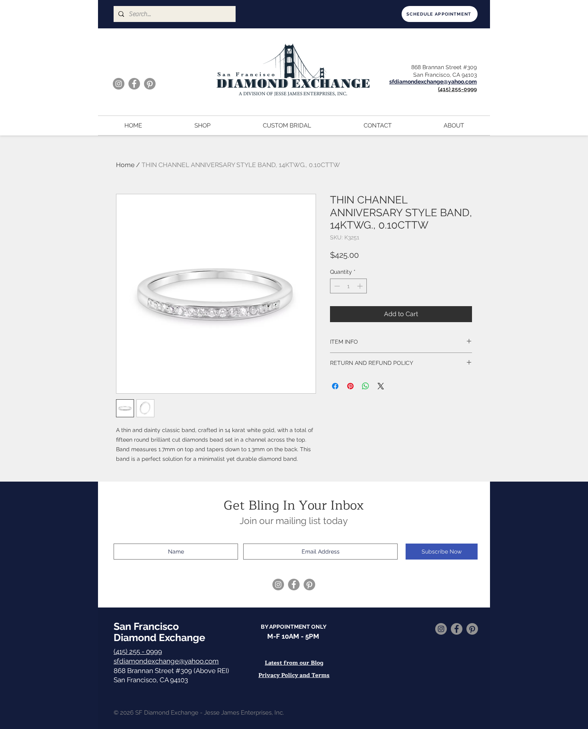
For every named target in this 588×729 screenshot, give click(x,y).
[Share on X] (381, 386)
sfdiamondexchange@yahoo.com (166, 661)
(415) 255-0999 (457, 89)
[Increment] (361, 286)
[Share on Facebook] (335, 386)
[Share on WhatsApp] (365, 386)
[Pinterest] (150, 84)
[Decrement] (336, 286)
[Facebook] (134, 84)
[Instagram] (118, 84)
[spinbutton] (348, 286)
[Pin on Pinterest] (350, 386)
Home (125, 165)
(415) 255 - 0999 (138, 651)
